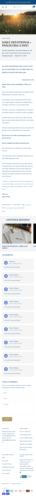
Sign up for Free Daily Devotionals (26, 448)
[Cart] (33, 7)
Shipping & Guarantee (8, 467)
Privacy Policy (6, 387)
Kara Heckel (6, 38)
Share (3, 211)
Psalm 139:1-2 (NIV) (19, 208)
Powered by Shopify (16, 483)
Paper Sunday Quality (26, 441)
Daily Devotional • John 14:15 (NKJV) (14, 247)
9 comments (27, 204)
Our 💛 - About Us (25, 431)
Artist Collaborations (25, 434)
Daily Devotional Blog (26, 444)
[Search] (6, 7)
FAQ (3, 457)
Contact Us (5, 461)
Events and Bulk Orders (26, 438)
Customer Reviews (7, 464)
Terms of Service (16, 387)
